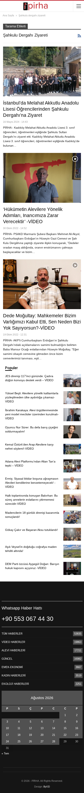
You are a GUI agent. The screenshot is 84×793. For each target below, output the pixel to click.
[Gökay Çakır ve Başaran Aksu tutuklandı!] (72, 534)
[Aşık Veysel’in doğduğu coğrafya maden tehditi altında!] (72, 551)
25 (19, 741)
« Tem (5, 753)
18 (19, 734)
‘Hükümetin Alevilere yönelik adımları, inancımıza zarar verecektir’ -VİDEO (33, 215)
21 (53, 734)
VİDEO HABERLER (13, 642)
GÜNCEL (7, 658)
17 (7, 734)
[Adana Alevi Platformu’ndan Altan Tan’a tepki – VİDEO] (72, 465)
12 (30, 728)
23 (76, 734)
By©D (46, 786)
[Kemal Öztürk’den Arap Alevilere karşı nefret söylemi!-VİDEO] (72, 449)
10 (7, 728)
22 (65, 734)
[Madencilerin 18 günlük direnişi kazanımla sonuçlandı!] (72, 517)
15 (65, 728)
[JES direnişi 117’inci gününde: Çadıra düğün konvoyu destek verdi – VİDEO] (72, 380)
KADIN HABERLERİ (14, 675)
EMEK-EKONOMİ (12, 667)
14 (53, 728)
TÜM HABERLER (12, 633)
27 (42, 741)
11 (19, 728)
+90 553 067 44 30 (27, 618)
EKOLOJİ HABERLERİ (15, 683)
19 (30, 734)
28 (53, 741)
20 (42, 734)
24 (7, 741)
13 (42, 728)
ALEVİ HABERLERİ (13, 650)
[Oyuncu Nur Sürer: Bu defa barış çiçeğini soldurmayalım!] (72, 431)
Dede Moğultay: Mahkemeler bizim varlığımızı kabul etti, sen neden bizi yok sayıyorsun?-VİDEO (42, 322)
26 (30, 741)
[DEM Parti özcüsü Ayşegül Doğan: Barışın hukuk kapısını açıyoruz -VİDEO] (72, 568)
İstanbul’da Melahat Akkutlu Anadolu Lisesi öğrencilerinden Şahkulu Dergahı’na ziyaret (41, 109)
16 (76, 728)
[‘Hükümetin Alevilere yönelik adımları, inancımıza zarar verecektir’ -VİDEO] (42, 178)
